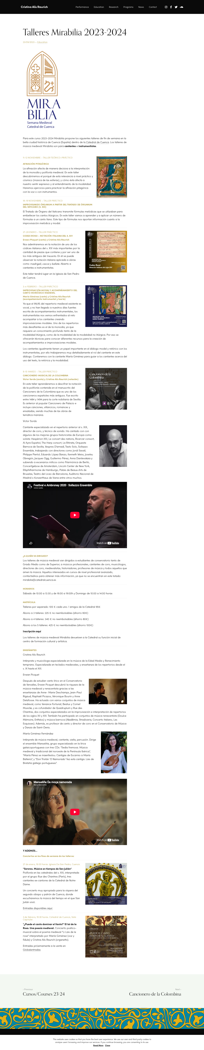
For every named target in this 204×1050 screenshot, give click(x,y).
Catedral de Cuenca (97, 142)
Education (99, 6)
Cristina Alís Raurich (34, 6)
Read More (98, 1045)
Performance (82, 6)
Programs (128, 6)
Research (113, 6)
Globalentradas (32, 949)
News (141, 6)
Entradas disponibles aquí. (38, 908)
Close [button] (107, 1045)
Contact (153, 6)
